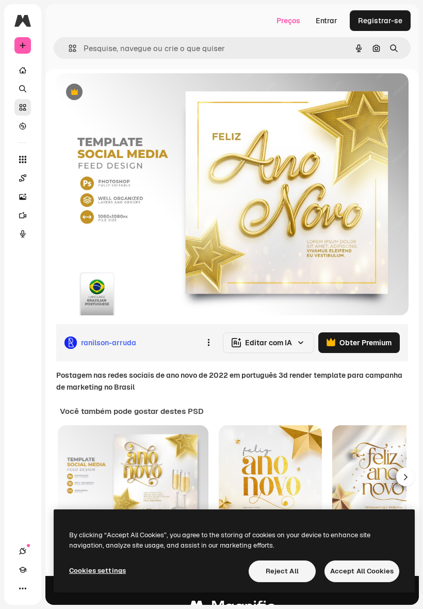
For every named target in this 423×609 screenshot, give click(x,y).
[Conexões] (22, 551)
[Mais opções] (208, 342)
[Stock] (22, 107)
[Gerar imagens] (22, 196)
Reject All (282, 571)
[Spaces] (22, 178)
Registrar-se (380, 20)
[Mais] (22, 588)
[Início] (22, 70)
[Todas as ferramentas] (22, 159)
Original (121, 93)
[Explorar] (22, 126)
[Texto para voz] (22, 234)
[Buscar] (22, 89)
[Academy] (22, 570)
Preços (288, 20)
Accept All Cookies (362, 571)
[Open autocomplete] (68, 48)
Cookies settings (97, 570)
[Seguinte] (405, 476)
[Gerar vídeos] (22, 215)
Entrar (326, 20)
